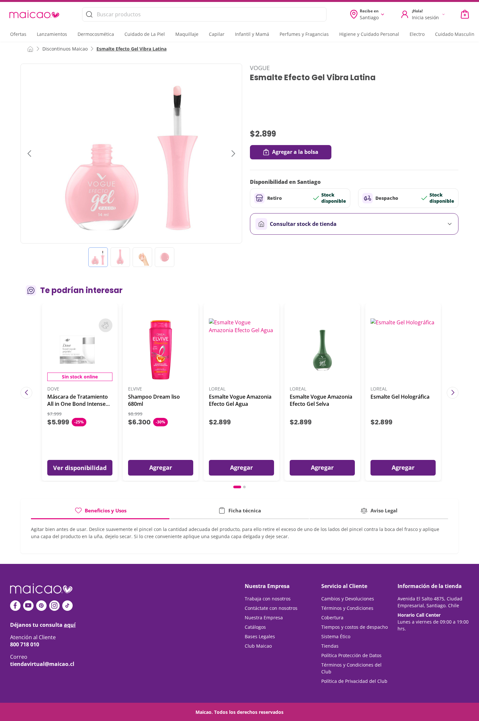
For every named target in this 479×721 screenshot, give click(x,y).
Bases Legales (260, 636)
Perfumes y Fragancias (304, 34)
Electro (417, 34)
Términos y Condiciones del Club (351, 668)
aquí (70, 624)
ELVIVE (135, 389)
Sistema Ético (335, 636)
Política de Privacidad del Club (354, 681)
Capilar (217, 34)
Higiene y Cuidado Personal (369, 34)
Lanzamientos (52, 34)
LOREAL (217, 389)
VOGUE (260, 68)
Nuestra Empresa (264, 617)
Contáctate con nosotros (271, 608)
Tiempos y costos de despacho (354, 627)
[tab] (100, 513)
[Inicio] (30, 48)
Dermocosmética (96, 34)
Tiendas (330, 646)
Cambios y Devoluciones (347, 599)
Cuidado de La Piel (144, 34)
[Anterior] (26, 393)
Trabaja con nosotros (268, 599)
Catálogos (255, 627)
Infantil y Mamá (252, 34)
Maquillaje (186, 34)
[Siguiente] (452, 393)
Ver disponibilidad (80, 468)
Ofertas (18, 34)
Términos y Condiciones (347, 608)
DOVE (53, 389)
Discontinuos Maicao (65, 49)
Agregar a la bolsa (295, 151)
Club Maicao (258, 646)
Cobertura (332, 617)
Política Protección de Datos (351, 655)
